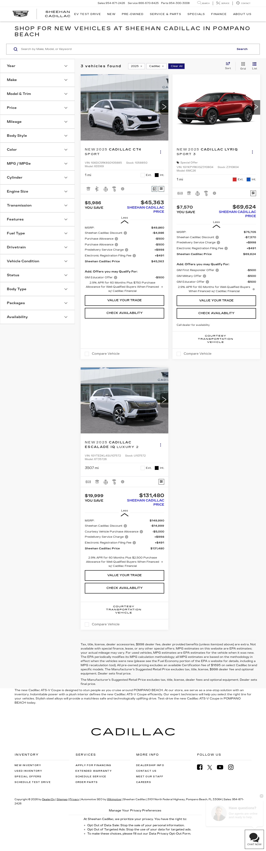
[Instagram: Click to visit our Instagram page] (233, 767)
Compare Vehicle (106, 354)
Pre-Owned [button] (133, 14)
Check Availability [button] (124, 313)
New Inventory (28, 765)
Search (242, 49)
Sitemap (62, 799)
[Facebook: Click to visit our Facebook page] (202, 767)
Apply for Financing (93, 765)
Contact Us (146, 771)
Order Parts (86, 782)
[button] (164, 107)
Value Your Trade (124, 300)
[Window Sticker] (161, 189)
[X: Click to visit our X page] (211, 767)
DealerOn (48, 799)
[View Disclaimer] (122, 188)
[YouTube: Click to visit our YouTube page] (222, 767)
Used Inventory (28, 771)
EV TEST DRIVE (87, 14)
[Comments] (154, 189)
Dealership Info (150, 765)
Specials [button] (196, 14)
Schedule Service (90, 776)
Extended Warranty (93, 771)
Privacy (74, 799)
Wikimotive (114, 799)
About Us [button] (242, 14)
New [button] (111, 14)
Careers (143, 782)
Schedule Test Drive (33, 782)
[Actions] (160, 152)
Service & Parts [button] (165, 14)
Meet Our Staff (150, 776)
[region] (124, 259)
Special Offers (28, 776)
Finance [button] (219, 14)
